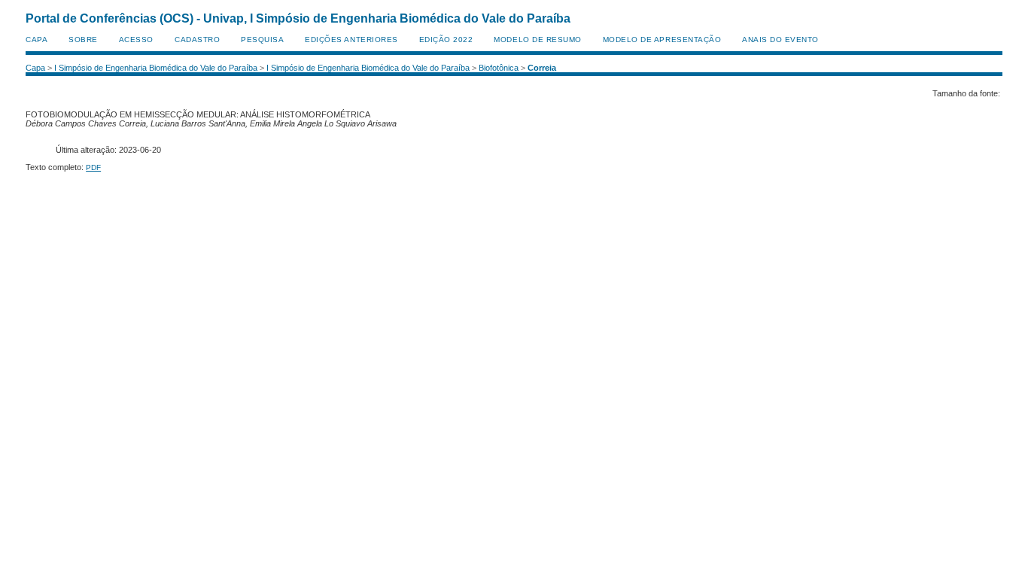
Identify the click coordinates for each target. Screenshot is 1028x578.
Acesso (136, 39)
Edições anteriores (351, 39)
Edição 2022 (446, 39)
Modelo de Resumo (537, 39)
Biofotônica (499, 67)
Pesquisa (262, 39)
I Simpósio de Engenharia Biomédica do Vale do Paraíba (155, 67)
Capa (36, 39)
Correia (542, 67)
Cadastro (197, 39)
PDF (93, 167)
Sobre (83, 39)
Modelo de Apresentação (662, 39)
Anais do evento (780, 39)
